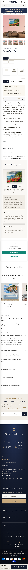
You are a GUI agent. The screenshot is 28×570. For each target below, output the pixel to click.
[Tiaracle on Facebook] (6, 479)
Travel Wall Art (13, 158)
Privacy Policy (14, 555)
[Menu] (3, 1)
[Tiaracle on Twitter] (17, 479)
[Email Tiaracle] (3, 479)
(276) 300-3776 (6, 475)
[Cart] (25, 2)
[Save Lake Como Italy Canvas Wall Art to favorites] (24, 49)
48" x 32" (20, 81)
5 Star (22, 58)
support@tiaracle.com (13, 469)
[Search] (24, 5)
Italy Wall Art (7, 158)
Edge (20, 186)
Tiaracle (8, 552)
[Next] (24, 26)
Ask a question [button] (14, 256)
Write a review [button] (14, 252)
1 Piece (5, 58)
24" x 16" (6, 81)
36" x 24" (13, 81)
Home (4, 13)
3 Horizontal (14, 58)
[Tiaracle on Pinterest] (14, 479)
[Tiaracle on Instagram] (10, 479)
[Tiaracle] (13, 2)
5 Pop (11, 62)
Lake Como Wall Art (18, 13)
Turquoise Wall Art (21, 158)
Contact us (4, 328)
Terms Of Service (20, 553)
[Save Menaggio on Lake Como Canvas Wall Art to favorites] (17, 285)
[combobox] (12, 5)
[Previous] (4, 26)
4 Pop (5, 62)
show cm (23, 78)
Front (8, 186)
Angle (14, 186)
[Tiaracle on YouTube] (21, 479)
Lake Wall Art (9, 13)
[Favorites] (21, 2)
